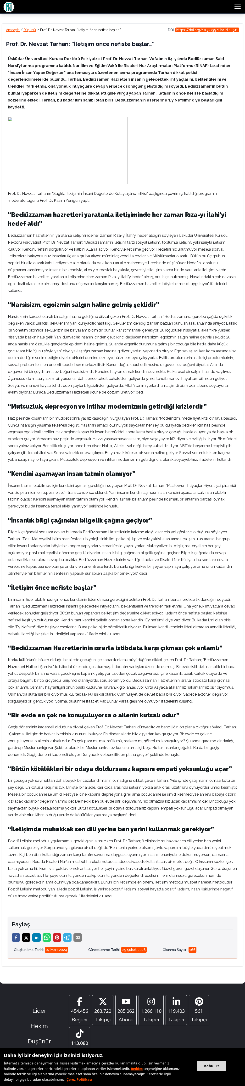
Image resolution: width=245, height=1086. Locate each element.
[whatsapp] (47, 937)
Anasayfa (13, 30)
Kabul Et (211, 1065)
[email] (77, 937)
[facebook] (16, 937)
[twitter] (26, 937)
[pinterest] (57, 937)
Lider (39, 1010)
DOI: (203, 30)
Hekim (39, 1026)
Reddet (137, 1068)
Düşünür (29, 30)
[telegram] (67, 937)
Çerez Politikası (79, 1079)
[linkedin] (36, 937)
